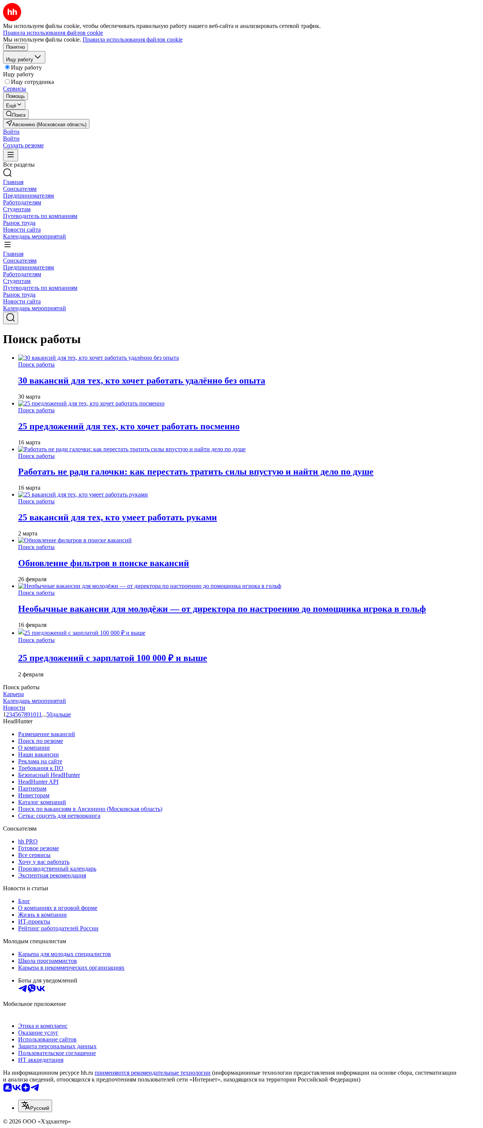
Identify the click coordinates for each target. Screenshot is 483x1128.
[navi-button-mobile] (10, 155)
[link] (16, 114)
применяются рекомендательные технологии (153, 1072)
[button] (11, 131)
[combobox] (35, 1106)
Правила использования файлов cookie (133, 39)
